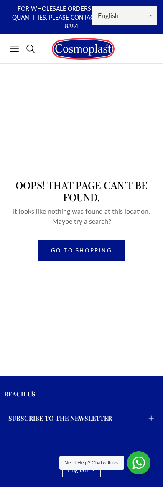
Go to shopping (81, 250)
